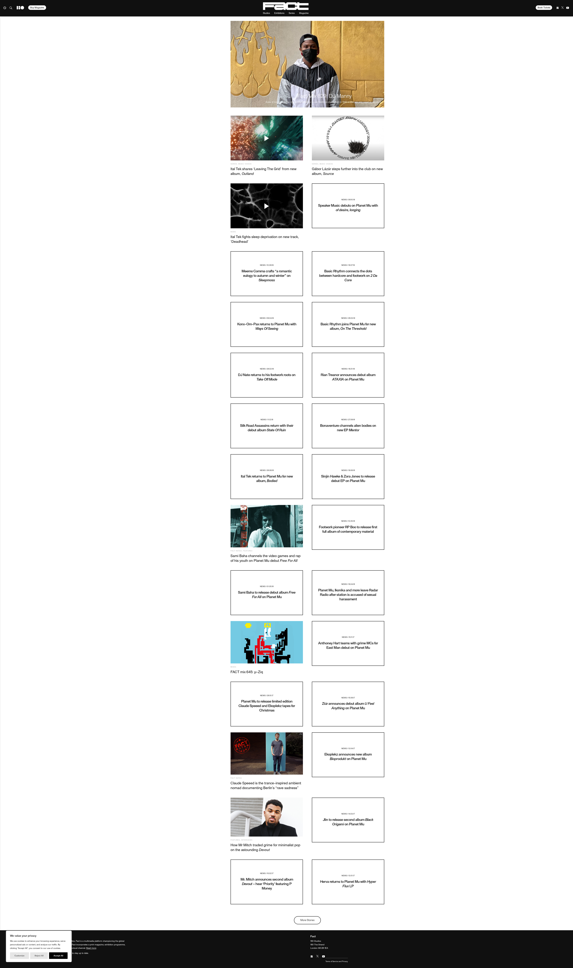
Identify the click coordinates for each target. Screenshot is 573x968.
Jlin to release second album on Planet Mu (348, 821)
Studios (266, 13)
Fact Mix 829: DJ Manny (324, 95)
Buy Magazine (37, 7)
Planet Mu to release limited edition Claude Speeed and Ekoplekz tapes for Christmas (266, 705)
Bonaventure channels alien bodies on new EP (348, 427)
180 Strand (20, 7)
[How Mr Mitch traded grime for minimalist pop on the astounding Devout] (267, 817)
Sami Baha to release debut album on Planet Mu (266, 594)
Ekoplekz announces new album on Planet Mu (348, 756)
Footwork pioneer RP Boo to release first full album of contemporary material (348, 529)
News (233, 232)
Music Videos (245, 164)
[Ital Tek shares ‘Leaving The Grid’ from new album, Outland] (267, 138)
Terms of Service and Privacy (336, 961)
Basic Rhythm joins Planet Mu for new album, (348, 326)
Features (247, 551)
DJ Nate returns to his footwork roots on (266, 376)
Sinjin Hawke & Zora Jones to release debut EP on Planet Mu (348, 478)
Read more (91, 948)
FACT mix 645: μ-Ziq (247, 672)
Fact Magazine (286, 6)
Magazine (304, 13)
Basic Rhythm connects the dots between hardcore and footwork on (348, 275)
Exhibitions (279, 13)
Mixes (233, 667)
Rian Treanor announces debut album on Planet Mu (348, 376)
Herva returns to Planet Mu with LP (348, 883)
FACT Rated (236, 551)
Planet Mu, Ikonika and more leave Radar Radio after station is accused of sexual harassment (348, 594)
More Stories (307, 919)
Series (292, 13)
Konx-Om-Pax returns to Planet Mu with (266, 326)
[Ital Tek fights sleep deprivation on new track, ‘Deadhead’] (267, 205)
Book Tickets (544, 7)
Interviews (246, 840)
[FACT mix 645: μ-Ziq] (267, 642)
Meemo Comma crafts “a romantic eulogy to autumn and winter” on (267, 275)
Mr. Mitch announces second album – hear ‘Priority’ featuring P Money (267, 883)
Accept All (58, 955)
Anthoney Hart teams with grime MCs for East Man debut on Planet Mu (348, 645)
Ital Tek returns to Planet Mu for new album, (267, 478)
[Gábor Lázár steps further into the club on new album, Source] (348, 138)
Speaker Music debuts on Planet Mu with (348, 207)
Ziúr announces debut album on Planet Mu (348, 705)
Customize (19, 955)
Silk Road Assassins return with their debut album (266, 427)
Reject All (39, 955)
